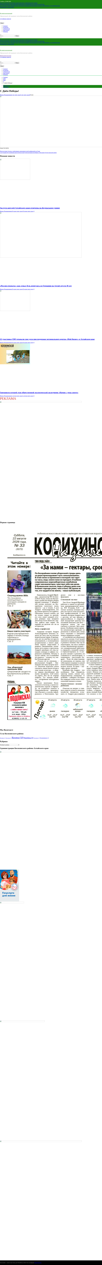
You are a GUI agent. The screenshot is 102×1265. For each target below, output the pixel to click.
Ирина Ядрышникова (6, 95)
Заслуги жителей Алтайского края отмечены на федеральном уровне (18, 3)
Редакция (5, 27)
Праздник (6, 87)
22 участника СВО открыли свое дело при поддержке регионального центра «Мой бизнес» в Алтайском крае (30, 5)
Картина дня (6, 85)
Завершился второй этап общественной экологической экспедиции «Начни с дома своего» (39, 393)
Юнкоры (5, 31)
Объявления (6, 28)
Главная (5, 26)
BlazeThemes (38, 1262)
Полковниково (44, 738)
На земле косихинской (6, 13)
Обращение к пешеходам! (7, 7)
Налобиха (28, 738)
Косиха (18, 737)
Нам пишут (6, 30)
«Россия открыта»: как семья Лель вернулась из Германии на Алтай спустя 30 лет (22, 4)
